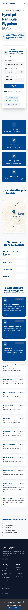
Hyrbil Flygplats (8, 3)
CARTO (24, 232)
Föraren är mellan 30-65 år (13, 91)
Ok (9, 607)
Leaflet (7, 232)
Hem (3, 10)
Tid (16, 68)
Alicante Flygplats (6, 580)
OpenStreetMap (13, 232)
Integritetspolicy (6, 588)
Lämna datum (8, 76)
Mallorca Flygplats (6, 577)
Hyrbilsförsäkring (20, 576)
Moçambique (9, 10)
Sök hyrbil (14, 86)
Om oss (3, 591)
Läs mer (6, 314)
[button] (14, 213)
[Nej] (26, 604)
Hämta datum (8, 68)
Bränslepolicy (19, 578)
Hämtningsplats (9, 60)
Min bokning (5, 593)
